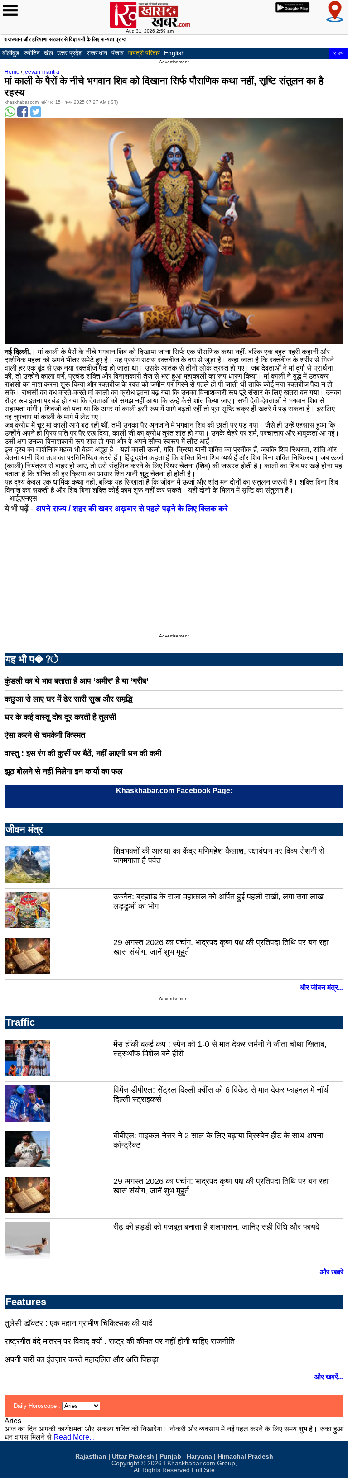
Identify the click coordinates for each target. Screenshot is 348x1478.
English (174, 53)
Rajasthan (90, 1456)
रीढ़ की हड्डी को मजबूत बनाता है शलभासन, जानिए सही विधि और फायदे (216, 1226)
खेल (48, 53)
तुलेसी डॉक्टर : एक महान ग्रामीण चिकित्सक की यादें (78, 1323)
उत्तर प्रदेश (69, 53)
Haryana (199, 1456)
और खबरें (331, 1272)
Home (12, 72)
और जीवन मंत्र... (321, 987)
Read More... (74, 1437)
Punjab (170, 1456)
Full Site (203, 1470)
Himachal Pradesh (245, 1456)
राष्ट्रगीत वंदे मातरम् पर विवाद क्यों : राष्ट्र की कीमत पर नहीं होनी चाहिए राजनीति (120, 1341)
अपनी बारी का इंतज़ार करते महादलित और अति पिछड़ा (82, 1359)
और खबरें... (328, 1377)
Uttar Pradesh (133, 1456)
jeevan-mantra (41, 72)
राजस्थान (97, 53)
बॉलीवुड (10, 53)
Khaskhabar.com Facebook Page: (174, 790)
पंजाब (117, 53)
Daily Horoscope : (38, 1405)
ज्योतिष (32, 53)
